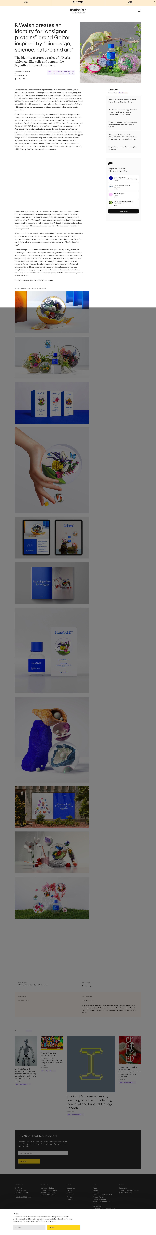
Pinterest (70, 1199)
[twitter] (19, 79)
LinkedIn (70, 1192)
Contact (96, 1192)
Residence (123, 1188)
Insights (96, 1204)
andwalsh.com (23, 1000)
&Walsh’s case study (45, 280)
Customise (18, 1227)
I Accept (51, 1227)
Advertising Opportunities (103, 1201)
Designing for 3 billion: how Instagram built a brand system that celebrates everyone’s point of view (122, 137)
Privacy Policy (98, 1197)
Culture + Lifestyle (48, 1195)
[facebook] (15, 79)
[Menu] (139, 11)
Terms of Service (99, 1199)
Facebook (70, 1195)
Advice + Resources (49, 1192)
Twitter (69, 1197)
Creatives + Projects (49, 1190)
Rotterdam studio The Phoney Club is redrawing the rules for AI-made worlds (123, 124)
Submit (95, 1190)
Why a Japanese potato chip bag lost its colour (123, 148)
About (95, 1188)
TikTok (69, 1190)
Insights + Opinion (48, 1188)
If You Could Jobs (126, 1192)
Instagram (71, 1188)
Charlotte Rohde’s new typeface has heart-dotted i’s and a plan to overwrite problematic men (123, 112)
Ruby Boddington (24, 71)
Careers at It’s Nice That (102, 1195)
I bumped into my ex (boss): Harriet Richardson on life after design (122, 101)
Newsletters (97, 1206)
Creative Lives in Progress (129, 1190)
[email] (24, 79)
